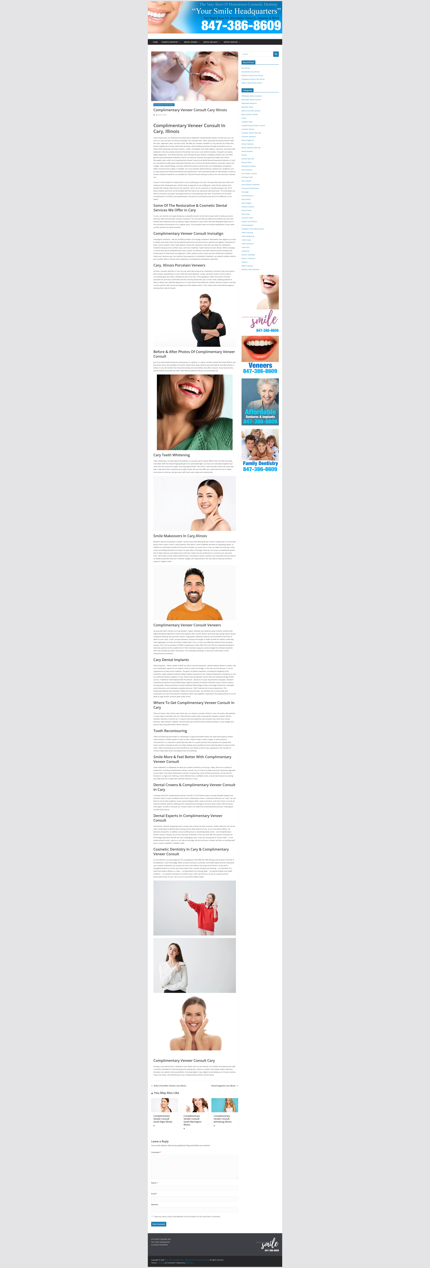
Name (154, 1183)
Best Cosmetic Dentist (250, 114)
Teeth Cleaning (247, 232)
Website (154, 1204)
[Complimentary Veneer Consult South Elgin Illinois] (164, 1099)
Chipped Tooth (247, 122)
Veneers (245, 262)
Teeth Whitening (248, 236)
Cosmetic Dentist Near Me (251, 133)
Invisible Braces (247, 196)
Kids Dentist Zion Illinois (251, 72)
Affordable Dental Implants (252, 96)
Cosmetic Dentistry (169, 42)
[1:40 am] (154, 114)
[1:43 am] (214, 1125)
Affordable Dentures (249, 103)
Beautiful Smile (247, 107)
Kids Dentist (246, 199)
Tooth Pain (245, 247)
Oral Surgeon (247, 203)
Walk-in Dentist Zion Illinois (252, 83)
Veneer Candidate (248, 255)
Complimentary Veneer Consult (164, 105)
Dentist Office (247, 162)
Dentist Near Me (231, 42)
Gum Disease (246, 181)
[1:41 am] (154, 1125)
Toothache (245, 251)
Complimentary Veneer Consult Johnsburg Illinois (223, 1118)
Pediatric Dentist (248, 207)
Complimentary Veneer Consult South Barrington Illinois (192, 1120)
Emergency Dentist (249, 166)
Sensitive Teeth (247, 218)
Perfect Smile (246, 210)
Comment (156, 1152)
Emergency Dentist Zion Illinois (253, 79)
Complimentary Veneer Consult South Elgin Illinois (162, 1118)
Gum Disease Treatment (251, 184)
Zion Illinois (246, 68)
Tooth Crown (246, 240)
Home (155, 42)
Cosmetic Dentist (248, 129)
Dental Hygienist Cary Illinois (223, 1086)
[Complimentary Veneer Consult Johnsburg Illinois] (224, 1099)
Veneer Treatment (248, 258)
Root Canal (246, 214)
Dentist (244, 155)
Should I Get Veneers (249, 221)
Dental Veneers (190, 42)
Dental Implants (210, 42)
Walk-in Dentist (247, 266)
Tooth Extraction (248, 244)
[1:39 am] (184, 1128)
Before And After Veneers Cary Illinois (170, 1086)
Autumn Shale (162, 115)
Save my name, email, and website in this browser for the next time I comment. (187, 1216)
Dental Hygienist (248, 140)
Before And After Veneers (251, 111)
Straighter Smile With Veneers (253, 229)
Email (154, 1193)
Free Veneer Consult (249, 173)
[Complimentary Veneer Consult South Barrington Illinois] (194, 1099)
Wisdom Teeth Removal (250, 269)
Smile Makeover (247, 225)
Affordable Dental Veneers (251, 100)
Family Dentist (247, 170)
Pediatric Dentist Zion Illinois (252, 75)
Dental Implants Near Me (251, 148)
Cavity (244, 118)
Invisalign (245, 192)
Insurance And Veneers (250, 188)
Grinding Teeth (247, 177)
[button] (179, 42)
